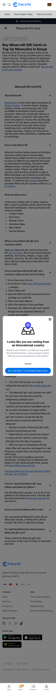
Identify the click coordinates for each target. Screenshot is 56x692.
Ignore (28, 364)
